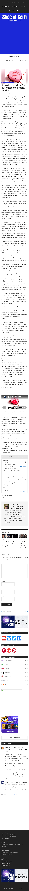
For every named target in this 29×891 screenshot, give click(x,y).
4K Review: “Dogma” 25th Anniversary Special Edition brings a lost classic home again (15, 771)
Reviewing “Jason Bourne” (14, 542)
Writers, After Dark (6, 860)
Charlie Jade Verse (6, 863)
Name (3, 581)
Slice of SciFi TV (5, 865)
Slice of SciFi (14, 18)
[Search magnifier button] (26, 611)
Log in (26, 888)
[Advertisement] (14, 37)
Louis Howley (13, 93)
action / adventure (11, 497)
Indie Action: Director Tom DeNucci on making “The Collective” (22, 543)
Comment (4, 563)
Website (3, 596)
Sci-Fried (10, 854)
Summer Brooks (9, 782)
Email (3, 589)
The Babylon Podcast (6, 861)
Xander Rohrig (8, 764)
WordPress (21, 888)
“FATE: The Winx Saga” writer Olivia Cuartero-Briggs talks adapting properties (16, 784)
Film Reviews (9, 495)
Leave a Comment (21, 93)
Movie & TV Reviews (14, 737)
